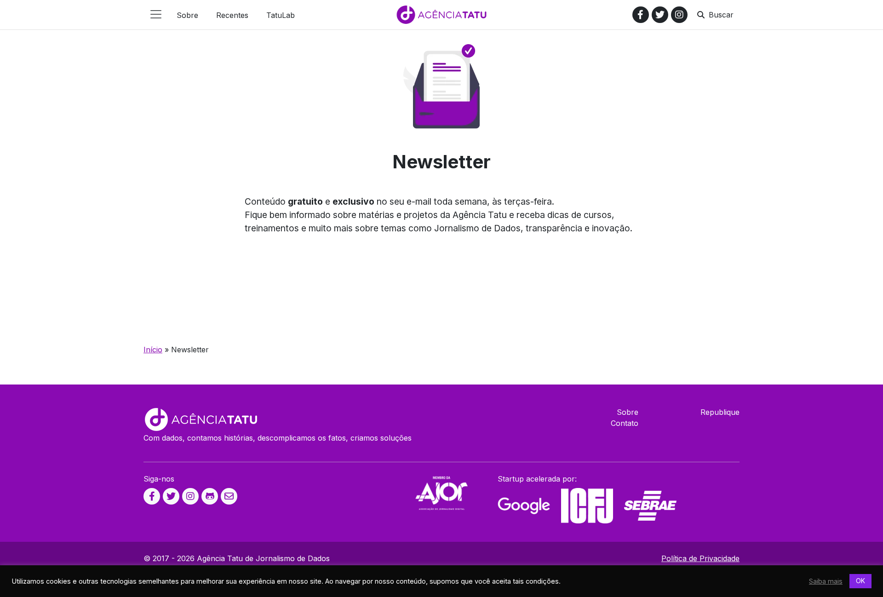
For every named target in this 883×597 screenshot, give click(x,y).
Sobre (627, 412)
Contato (624, 423)
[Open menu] (155, 14)
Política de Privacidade (700, 558)
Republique (720, 412)
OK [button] (860, 581)
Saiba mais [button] (826, 581)
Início (152, 349)
